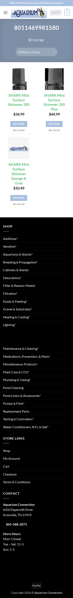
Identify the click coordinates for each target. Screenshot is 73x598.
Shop (56, 12)
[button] (5, 12)
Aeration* (9, 246)
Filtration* (10, 293)
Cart (6, 466)
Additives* (10, 238)
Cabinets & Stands (16, 270)
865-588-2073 (16, 524)
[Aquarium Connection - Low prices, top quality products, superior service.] (29, 12)
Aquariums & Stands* (18, 254)
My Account (11, 458)
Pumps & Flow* (13, 403)
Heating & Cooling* (16, 317)
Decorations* (12, 278)
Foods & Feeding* (15, 301)
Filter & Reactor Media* (19, 285)
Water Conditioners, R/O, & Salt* (25, 427)
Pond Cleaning (13, 388)
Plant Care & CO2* (16, 372)
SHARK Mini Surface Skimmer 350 (18, 100)
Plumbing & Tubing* (17, 380)
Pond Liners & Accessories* (22, 396)
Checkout (10, 474)
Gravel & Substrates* (17, 309)
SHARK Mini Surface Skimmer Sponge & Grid (19, 173)
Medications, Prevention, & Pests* (26, 356)
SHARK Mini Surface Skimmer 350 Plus (54, 102)
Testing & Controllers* (18, 419)
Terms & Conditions (16, 482)
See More (18, 123)
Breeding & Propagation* (20, 262)
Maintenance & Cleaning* (21, 348)
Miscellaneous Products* (20, 364)
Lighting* (9, 325)
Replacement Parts (16, 411)
